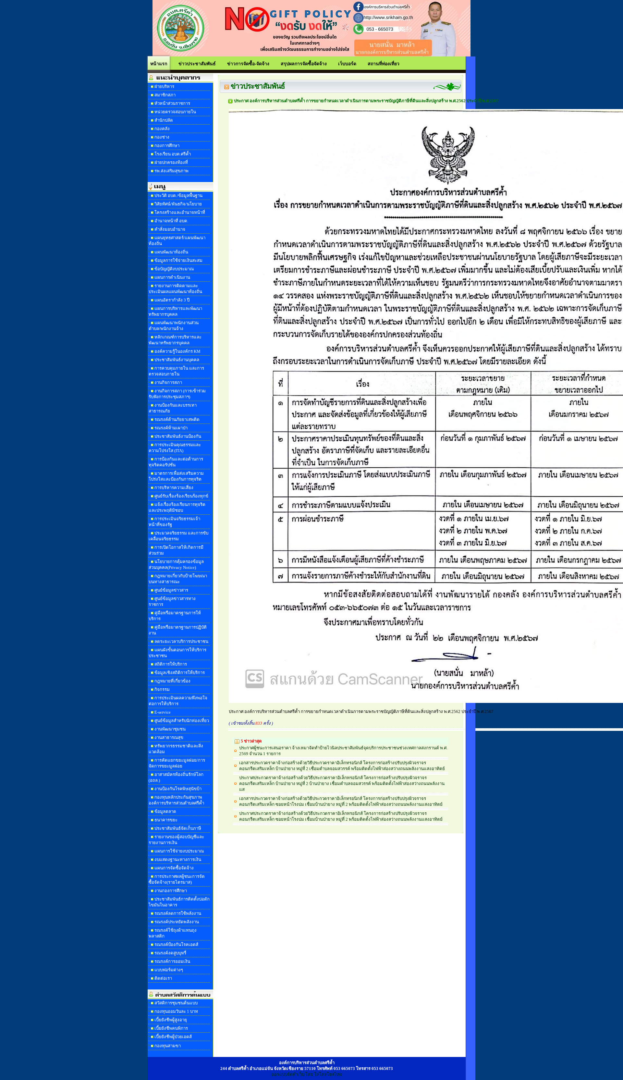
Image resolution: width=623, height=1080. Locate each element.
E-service (162, 712)
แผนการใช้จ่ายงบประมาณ (179, 851)
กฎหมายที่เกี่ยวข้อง (172, 681)
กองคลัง (162, 128)
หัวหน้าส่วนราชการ (172, 103)
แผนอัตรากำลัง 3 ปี (171, 300)
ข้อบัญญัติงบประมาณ (174, 268)
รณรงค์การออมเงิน (172, 961)
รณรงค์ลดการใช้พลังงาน (177, 913)
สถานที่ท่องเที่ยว (383, 63)
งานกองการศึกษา (170, 890)
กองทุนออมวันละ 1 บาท (176, 1011)
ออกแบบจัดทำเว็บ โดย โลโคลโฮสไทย (306, 1074)
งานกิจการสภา (168, 382)
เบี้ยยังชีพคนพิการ (171, 1028)
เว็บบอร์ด (347, 63)
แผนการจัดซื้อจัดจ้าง (174, 867)
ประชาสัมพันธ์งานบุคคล (176, 359)
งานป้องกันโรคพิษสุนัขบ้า (178, 788)
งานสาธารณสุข (168, 737)
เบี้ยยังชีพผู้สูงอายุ (170, 1019)
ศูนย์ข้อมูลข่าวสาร (171, 590)
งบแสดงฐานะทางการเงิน (177, 859)
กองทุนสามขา (167, 1045)
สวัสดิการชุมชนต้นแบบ (176, 1002)
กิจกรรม (162, 689)
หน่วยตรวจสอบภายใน (175, 111)
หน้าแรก (158, 63)
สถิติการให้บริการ (170, 664)
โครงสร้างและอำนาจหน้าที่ (179, 212)
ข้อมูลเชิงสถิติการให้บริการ (179, 672)
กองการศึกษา (166, 145)
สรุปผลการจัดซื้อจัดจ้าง (304, 63)
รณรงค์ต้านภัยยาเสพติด (177, 419)
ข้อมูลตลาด (165, 811)
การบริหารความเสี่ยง (173, 487)
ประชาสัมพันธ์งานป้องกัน (177, 436)
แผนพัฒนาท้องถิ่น (171, 252)
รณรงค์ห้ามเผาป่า (171, 427)
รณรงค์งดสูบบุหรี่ (170, 953)
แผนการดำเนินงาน (172, 277)
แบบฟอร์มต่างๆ (168, 969)
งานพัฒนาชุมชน (170, 729)
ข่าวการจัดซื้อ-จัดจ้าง (248, 63)
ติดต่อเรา (163, 978)
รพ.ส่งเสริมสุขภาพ (171, 170)
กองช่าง (161, 137)
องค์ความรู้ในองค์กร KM (177, 351)
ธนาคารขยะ (165, 819)
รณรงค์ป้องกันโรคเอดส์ (176, 944)
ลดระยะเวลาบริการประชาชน (181, 641)
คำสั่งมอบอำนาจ (169, 229)
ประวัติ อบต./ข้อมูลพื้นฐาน (178, 195)
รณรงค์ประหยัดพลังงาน (176, 921)
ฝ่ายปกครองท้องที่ (171, 162)
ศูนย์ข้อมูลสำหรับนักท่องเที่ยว (181, 720)
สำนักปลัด (163, 120)
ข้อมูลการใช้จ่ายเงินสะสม (178, 260)
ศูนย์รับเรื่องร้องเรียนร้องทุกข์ (181, 496)
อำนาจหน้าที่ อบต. (171, 220)
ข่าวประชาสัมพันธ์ (197, 63)
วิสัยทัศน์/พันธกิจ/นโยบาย (178, 204)
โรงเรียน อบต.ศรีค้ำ (172, 154)
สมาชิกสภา (165, 94)
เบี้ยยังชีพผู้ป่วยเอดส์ (173, 1036)
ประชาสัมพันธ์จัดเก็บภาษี (177, 828)
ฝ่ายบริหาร (164, 86)
